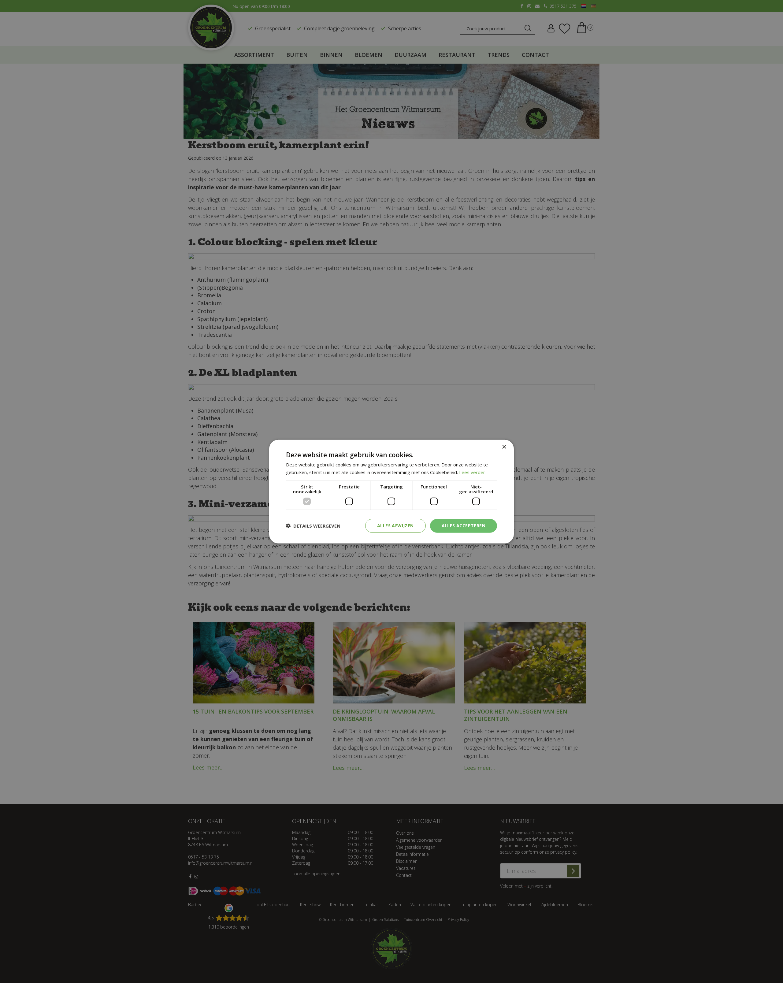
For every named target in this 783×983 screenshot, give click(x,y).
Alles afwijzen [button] (395, 526)
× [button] (504, 447)
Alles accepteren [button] (463, 526)
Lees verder (472, 472)
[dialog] (391, 491)
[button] (313, 525)
